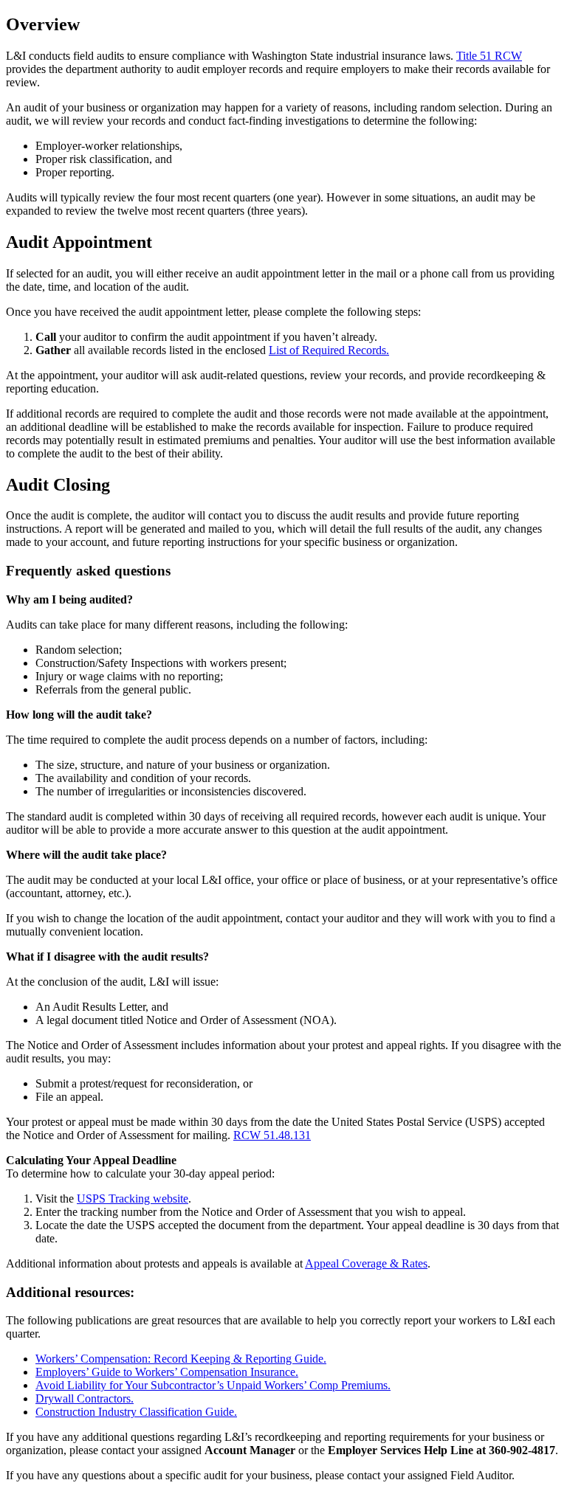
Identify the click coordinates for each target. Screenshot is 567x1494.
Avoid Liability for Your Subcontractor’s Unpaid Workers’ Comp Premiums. (213, 1385)
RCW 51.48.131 (272, 1135)
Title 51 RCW (489, 55)
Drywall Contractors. (84, 1398)
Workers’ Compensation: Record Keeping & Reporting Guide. (180, 1358)
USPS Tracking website (132, 1198)
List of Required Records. (329, 350)
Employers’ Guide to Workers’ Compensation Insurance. (166, 1372)
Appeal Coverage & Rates (366, 1263)
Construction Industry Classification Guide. (136, 1411)
